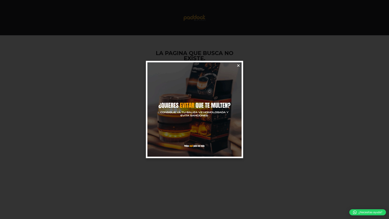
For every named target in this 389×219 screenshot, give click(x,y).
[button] (367, 212)
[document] (194, 109)
